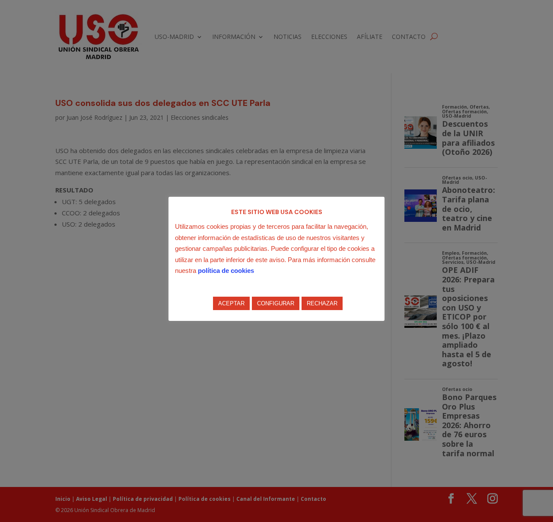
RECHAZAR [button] (322, 303)
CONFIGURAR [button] (275, 303)
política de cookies (226, 270)
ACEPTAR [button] (231, 303)
